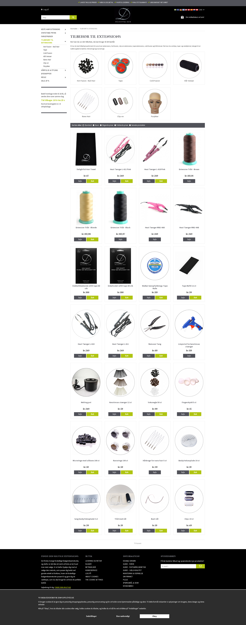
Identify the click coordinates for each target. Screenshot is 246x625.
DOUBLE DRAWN (129, 561)
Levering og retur (93, 561)
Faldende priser (122, 125)
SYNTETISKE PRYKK (48, 33)
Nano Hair (47, 59)
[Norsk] (186, 9)
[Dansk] (189, 9)
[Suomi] (183, 9)
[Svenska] (175, 9)
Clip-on (46, 63)
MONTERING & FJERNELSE (133, 573)
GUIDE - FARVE (128, 564)
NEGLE (43, 77)
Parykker (46, 66)
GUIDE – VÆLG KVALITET (132, 570)
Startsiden (73, 29)
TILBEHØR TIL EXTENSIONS (47, 41)
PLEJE (125, 580)
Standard (88, 125)
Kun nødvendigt (123, 616)
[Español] (191, 9)
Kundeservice (91, 570)
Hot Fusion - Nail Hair (51, 46)
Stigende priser (107, 125)
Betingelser (90, 567)
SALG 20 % (45, 81)
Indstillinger (91, 616)
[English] (178, 9)
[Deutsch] (181, 9)
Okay (154, 616)
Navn (97, 125)
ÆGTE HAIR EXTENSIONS (50, 29)
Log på (46, 9)
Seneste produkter (138, 125)
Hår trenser (47, 56)
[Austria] (197, 9)
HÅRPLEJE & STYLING (49, 70)
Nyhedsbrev (128, 586)
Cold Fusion (47, 53)
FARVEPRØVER (47, 36)
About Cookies (91, 576)
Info (80, 181)
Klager (88, 564)
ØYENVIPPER (46, 73)
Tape (45, 50)
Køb (92, 181)
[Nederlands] (194, 9)
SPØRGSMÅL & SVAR (131, 583)
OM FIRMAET (128, 576)
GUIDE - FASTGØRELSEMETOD (134, 567)
